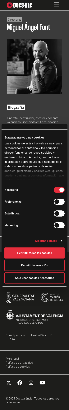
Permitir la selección (34, 265)
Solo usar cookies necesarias (34, 278)
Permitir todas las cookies (34, 253)
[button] (56, 5)
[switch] (59, 202)
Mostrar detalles (46, 240)
